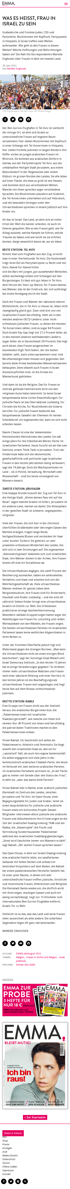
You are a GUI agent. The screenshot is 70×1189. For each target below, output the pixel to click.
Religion (20, 957)
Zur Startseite (36, 1117)
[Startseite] (35, 4)
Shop (5, 1140)
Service (6, 1163)
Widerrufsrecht (10, 1155)
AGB (4, 1151)
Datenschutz (8, 1159)
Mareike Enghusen (16, 68)
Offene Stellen (9, 1166)
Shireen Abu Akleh (25, 964)
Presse (5, 1144)
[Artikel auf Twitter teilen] (13, 119)
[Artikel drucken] (28, 119)
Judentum (21, 961)
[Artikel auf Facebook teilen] (5, 119)
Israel (62, 957)
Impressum (8, 1170)
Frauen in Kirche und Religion (41, 957)
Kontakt (6, 1174)
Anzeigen (7, 1148)
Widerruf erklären (13, 1133)
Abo (4, 1137)
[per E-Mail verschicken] (20, 119)
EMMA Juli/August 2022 (28, 953)
